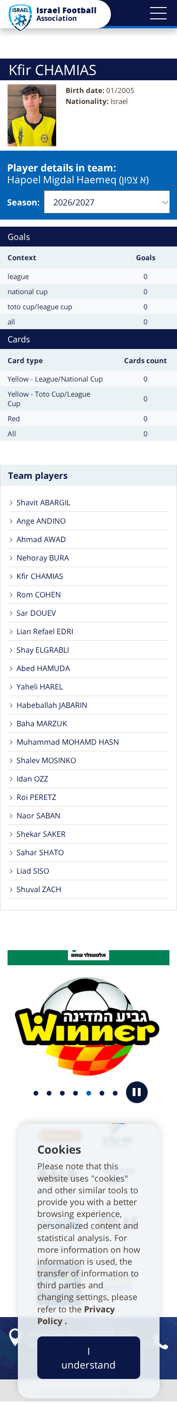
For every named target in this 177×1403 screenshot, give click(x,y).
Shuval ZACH (39, 889)
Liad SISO (33, 871)
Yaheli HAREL (40, 686)
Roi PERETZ (36, 797)
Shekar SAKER (41, 834)
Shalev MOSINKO (46, 760)
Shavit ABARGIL (43, 502)
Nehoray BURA (43, 558)
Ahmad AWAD (41, 539)
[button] (158, 13)
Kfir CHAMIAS (40, 576)
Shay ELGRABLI (43, 650)
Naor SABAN (38, 815)
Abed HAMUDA (43, 668)
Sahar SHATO (40, 852)
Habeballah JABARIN (52, 705)
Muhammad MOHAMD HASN (68, 742)
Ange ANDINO (41, 521)
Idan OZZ (32, 779)
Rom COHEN (39, 594)
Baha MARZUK (42, 723)
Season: (23, 202)
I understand (88, 1357)
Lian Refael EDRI (45, 631)
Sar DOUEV (36, 613)
